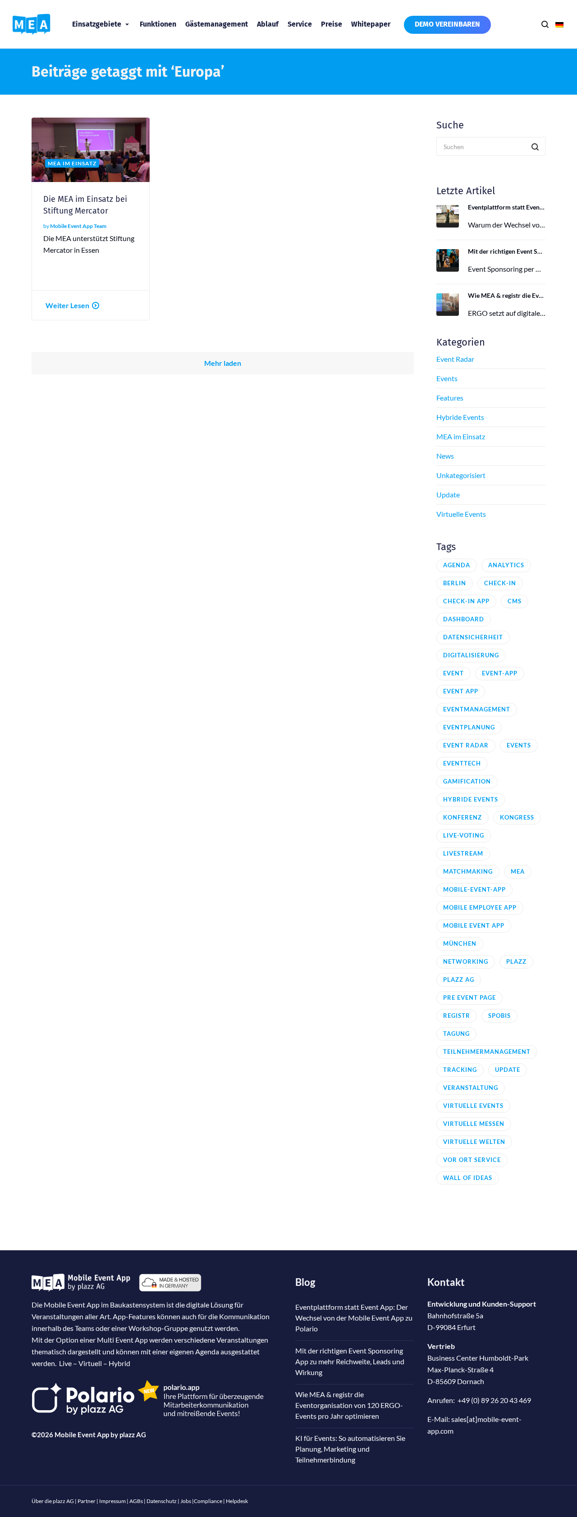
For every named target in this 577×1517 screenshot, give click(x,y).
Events (447, 378)
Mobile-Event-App (474, 889)
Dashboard (463, 619)
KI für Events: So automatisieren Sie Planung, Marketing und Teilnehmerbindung (350, 1449)
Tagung (456, 1033)
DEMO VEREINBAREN (447, 24)
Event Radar (455, 359)
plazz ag (458, 979)
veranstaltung (470, 1087)
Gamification (467, 781)
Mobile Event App (473, 925)
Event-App (499, 673)
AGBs (136, 1501)
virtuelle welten (474, 1141)
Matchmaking (468, 871)
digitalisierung (471, 655)
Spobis (499, 1015)
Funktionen (158, 24)
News (445, 455)
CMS (515, 601)
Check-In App (466, 601)
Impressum (112, 1501)
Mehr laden (222, 363)
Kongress (517, 817)
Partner (87, 1501)
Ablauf (268, 24)
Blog (305, 1282)
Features (449, 397)
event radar (466, 745)
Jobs (185, 1501)
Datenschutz (162, 1501)
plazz (516, 961)
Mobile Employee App (480, 907)
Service (300, 24)
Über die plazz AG (53, 1501)
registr (456, 1015)
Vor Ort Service (472, 1159)
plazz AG (132, 1434)
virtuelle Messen (473, 1123)
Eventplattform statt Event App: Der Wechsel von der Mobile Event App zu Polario (507, 207)
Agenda (456, 565)
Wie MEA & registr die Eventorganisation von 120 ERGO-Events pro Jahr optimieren (507, 295)
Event (453, 673)
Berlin (454, 583)
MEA (518, 871)
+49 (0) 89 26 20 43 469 (494, 1400)
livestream (463, 853)
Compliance (208, 1501)
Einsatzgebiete (96, 24)
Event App (460, 691)
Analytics (506, 565)
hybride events (470, 799)
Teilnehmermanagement (487, 1051)
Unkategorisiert (460, 475)
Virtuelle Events (461, 514)
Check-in (500, 583)
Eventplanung (469, 727)
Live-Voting (463, 835)
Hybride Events (460, 417)
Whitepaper (370, 24)
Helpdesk (237, 1501)
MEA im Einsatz (460, 436)
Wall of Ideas (467, 1177)
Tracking (460, 1069)
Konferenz (462, 817)
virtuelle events (473, 1105)
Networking (465, 961)
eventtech (462, 763)
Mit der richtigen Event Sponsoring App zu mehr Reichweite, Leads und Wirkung (507, 251)
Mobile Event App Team (78, 226)
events (519, 745)
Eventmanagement (476, 709)
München (459, 943)
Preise (331, 24)
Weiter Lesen (67, 305)
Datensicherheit (473, 637)
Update (448, 494)
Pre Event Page (469, 997)
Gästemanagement (216, 24)
